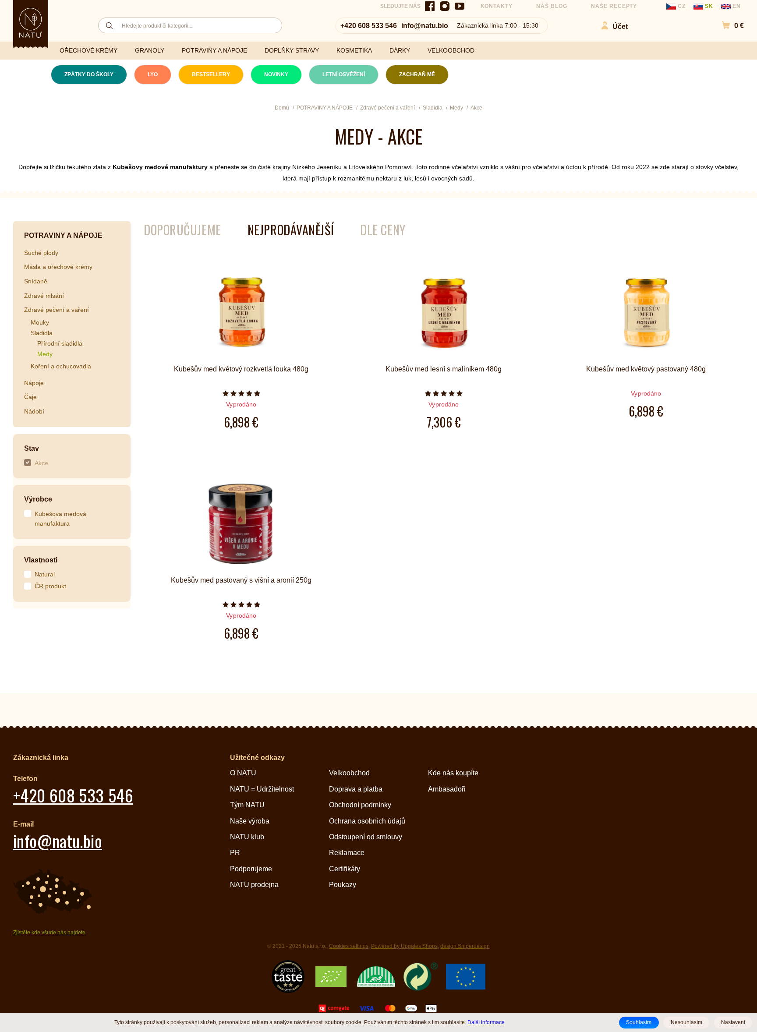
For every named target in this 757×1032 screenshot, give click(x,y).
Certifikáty (344, 869)
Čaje (30, 396)
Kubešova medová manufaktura (60, 518)
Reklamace (346, 852)
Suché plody (41, 252)
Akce (41, 463)
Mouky (40, 322)
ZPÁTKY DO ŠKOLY (88, 74)
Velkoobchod (349, 773)
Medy (45, 353)
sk (709, 6)
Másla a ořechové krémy (58, 266)
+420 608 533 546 (368, 25)
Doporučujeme (182, 229)
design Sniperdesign (465, 946)
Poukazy (342, 884)
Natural (45, 574)
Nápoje (34, 382)
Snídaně (35, 281)
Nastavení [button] (733, 1022)
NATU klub (247, 837)
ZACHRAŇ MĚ (417, 74)
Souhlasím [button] (638, 1022)
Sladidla (42, 332)
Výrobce (38, 499)
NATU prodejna (254, 884)
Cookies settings (348, 946)
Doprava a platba (355, 789)
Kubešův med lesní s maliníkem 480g (444, 369)
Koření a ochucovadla (61, 366)
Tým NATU (247, 805)
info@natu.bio (424, 25)
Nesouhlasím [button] (686, 1022)
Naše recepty (614, 6)
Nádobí (34, 411)
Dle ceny (382, 229)
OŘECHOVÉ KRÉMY (88, 50)
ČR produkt (50, 586)
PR (235, 852)
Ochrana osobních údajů (367, 821)
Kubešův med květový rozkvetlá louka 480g (241, 369)
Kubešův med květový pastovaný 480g (646, 369)
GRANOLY (149, 50)
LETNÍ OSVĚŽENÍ (343, 74)
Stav (31, 448)
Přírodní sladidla (59, 343)
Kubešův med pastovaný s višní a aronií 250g (241, 580)
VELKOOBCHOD (451, 50)
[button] (728, 25)
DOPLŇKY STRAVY (292, 50)
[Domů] (30, 23)
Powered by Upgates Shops (404, 946)
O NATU (243, 773)
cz (681, 6)
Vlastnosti (40, 560)
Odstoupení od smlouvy (365, 837)
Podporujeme (251, 869)
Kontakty (497, 6)
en (736, 6)
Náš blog (551, 6)
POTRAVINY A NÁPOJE (214, 50)
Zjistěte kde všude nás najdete (49, 933)
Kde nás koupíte (453, 773)
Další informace (486, 1022)
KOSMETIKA (354, 50)
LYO (153, 74)
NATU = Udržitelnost (262, 789)
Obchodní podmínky (360, 805)
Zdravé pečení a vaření (56, 309)
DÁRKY (399, 50)
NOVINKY (276, 74)
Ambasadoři (447, 789)
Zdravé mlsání (44, 295)
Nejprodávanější (291, 229)
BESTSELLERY (211, 74)
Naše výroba (249, 821)
